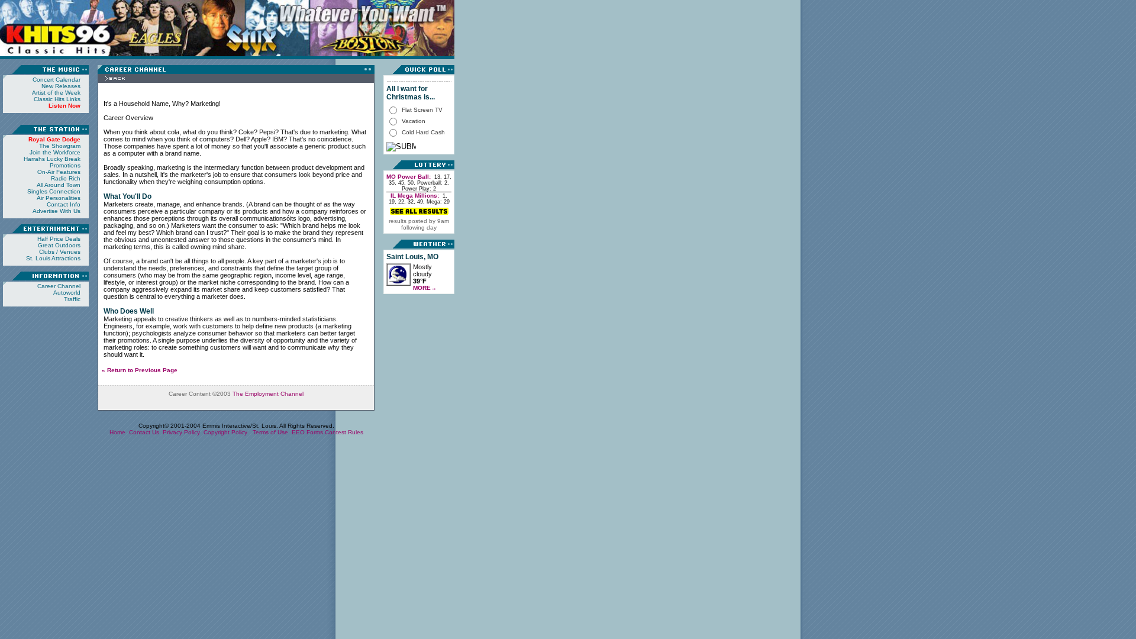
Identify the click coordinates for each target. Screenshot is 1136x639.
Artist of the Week (56, 92)
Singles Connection (53, 191)
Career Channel (58, 286)
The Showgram (59, 146)
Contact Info (63, 204)
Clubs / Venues (59, 251)
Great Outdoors (59, 245)
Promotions (65, 165)
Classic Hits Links (57, 99)
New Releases (60, 86)
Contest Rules (344, 432)
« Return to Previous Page (140, 370)
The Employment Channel (268, 393)
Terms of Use (270, 432)
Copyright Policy (226, 432)
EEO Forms (307, 432)
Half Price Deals (58, 238)
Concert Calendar (56, 79)
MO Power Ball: (408, 176)
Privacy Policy (181, 432)
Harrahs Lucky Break (52, 159)
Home (117, 432)
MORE (425, 288)
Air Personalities (58, 198)
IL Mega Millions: (414, 195)
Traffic (72, 299)
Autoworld (66, 292)
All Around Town (58, 185)
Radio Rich (65, 178)
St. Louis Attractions (53, 258)
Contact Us (144, 432)
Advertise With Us (56, 211)
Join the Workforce (55, 152)
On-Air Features (58, 172)
